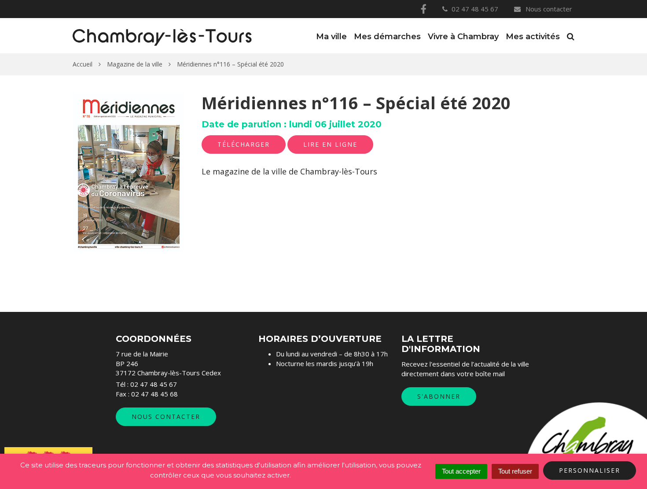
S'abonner (438, 396)
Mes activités (533, 36)
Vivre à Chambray (463, 36)
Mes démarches (387, 36)
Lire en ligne (330, 144)
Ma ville (331, 36)
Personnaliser (589, 470)
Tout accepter (461, 471)
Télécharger (243, 144)
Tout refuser (515, 471)
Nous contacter (548, 8)
